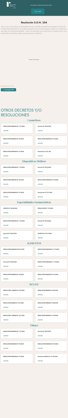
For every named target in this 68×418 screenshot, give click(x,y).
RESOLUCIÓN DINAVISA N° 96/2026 (13, 139)
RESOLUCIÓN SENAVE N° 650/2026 (48, 290)
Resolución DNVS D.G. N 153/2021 (48, 356)
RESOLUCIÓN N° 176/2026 (45, 208)
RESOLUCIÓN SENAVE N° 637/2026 (13, 303)
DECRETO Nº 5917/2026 (45, 233)
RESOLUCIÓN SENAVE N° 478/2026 (48, 315)
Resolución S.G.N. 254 (7, 86)
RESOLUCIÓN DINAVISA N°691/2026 (13, 249)
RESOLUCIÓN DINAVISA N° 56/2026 (48, 139)
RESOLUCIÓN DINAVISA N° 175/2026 (14, 126)
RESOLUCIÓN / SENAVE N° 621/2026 (13, 315)
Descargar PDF (9, 90)
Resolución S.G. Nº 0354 (45, 192)
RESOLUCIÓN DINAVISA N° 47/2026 (13, 151)
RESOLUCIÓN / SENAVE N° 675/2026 (13, 290)
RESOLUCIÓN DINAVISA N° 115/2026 (48, 262)
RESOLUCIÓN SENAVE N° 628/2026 (48, 303)
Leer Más (5, 130)
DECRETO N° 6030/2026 (10, 208)
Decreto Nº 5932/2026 (45, 126)
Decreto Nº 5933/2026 (44, 221)
